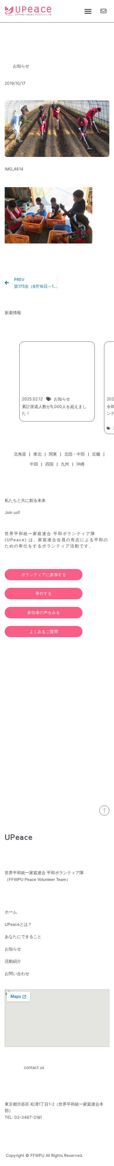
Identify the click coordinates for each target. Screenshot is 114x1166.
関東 (53, 454)
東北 (37, 454)
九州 (65, 464)
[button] (88, 11)
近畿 (96, 454)
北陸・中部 (74, 454)
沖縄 (80, 464)
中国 (34, 464)
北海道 (20, 454)
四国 (49, 464)
